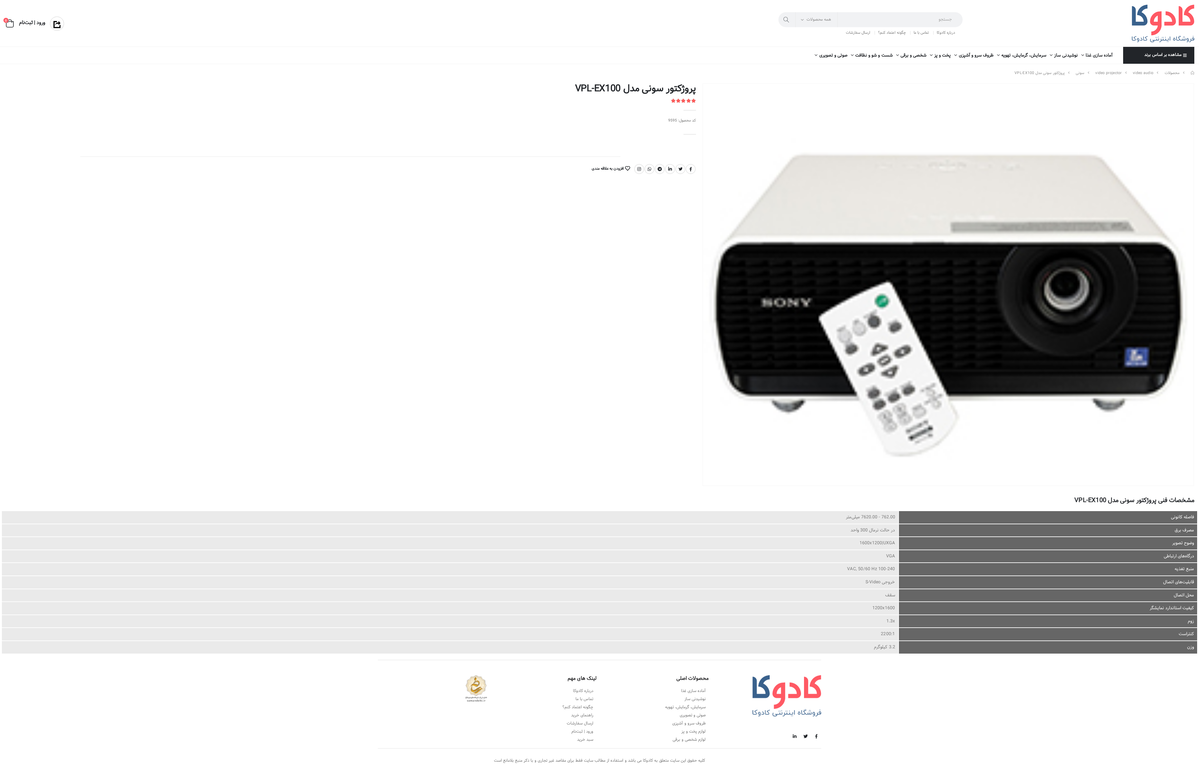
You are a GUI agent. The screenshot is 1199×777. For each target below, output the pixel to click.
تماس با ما (921, 33)
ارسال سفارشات (858, 33)
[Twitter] (680, 169)
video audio (1143, 73)
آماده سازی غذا (1099, 55)
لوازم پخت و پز (693, 731)
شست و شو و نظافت (874, 55)
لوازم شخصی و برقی (689, 739)
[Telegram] (660, 169)
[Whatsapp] (649, 169)
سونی (1080, 73)
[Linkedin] (670, 169)
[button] (10, 23)
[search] (787, 19)
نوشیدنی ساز (1066, 55)
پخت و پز (942, 55)
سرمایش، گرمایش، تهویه (1023, 55)
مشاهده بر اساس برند (1162, 55)
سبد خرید (585, 739)
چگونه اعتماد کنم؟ (891, 33)
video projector (1108, 73)
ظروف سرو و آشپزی (976, 55)
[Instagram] (639, 169)
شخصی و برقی (913, 55)
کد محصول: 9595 (682, 120)
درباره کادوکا (946, 33)
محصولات (1172, 73)
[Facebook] (691, 169)
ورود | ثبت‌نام (582, 731)
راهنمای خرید (582, 715)
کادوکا (648, 760)
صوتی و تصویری (833, 55)
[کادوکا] (1192, 73)
